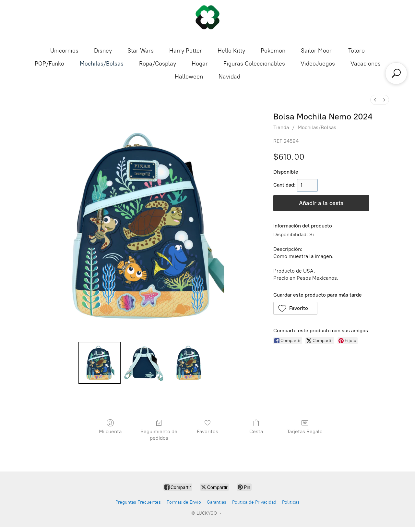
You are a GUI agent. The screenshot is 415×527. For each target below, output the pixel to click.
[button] (295, 308)
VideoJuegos (318, 63)
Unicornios (64, 50)
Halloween (189, 76)
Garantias (216, 502)
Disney (103, 50)
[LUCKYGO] (207, 17)
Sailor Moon (317, 50)
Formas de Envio (184, 502)
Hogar (200, 63)
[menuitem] (375, 99)
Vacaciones (365, 63)
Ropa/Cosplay (157, 63)
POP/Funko (49, 63)
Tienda (281, 127)
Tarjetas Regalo (305, 431)
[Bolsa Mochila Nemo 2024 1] (144, 363)
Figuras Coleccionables (254, 63)
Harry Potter (185, 50)
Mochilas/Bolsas (102, 63)
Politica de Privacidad (254, 502)
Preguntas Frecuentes (138, 502)
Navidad (229, 76)
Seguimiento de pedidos (158, 434)
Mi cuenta (110, 431)
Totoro (356, 50)
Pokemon (273, 50)
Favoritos (207, 431)
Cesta (256, 431)
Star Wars (140, 50)
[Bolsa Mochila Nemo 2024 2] (189, 363)
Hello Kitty (231, 50)
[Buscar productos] (396, 73)
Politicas (291, 502)
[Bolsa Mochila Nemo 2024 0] (99, 363)
